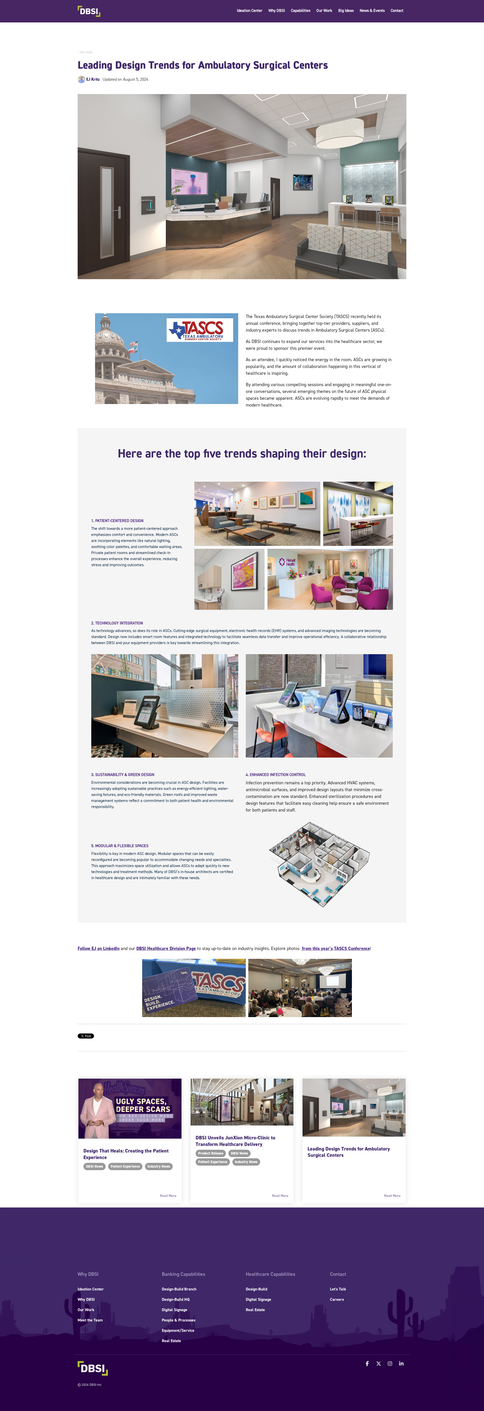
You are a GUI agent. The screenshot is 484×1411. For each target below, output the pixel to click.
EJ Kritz (93, 79)
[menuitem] (88, 1274)
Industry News (158, 1166)
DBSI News (94, 1166)
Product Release (210, 1153)
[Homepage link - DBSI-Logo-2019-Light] (93, 1373)
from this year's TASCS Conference (335, 949)
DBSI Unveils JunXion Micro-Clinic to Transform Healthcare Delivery (235, 1141)
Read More (168, 1196)
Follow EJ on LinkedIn (98, 949)
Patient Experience (125, 1166)
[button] (368, 1364)
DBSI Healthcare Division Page (166, 949)
